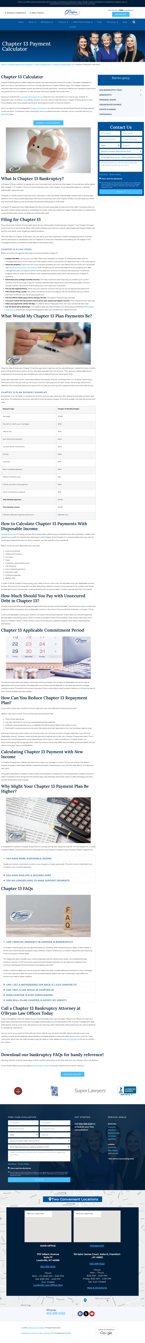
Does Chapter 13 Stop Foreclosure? (29, 995)
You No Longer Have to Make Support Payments (37, 880)
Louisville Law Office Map (48, 1285)
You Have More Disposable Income (29, 858)
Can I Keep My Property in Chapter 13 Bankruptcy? (39, 942)
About (31, 22)
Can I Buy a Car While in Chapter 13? (30, 990)
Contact (72, 27)
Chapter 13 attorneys (38, 108)
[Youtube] (92, 1313)
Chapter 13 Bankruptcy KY (63, 64)
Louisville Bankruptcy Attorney (20, 64)
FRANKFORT (97, 1245)
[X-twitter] (86, 1313)
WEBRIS (67, 1333)
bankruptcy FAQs (41, 1066)
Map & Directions (97, 1287)
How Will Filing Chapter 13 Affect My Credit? (36, 1000)
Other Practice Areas (81, 22)
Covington (112, 1136)
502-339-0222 (72, 1039)
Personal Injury (107, 100)
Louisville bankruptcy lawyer (31, 97)
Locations (62, 22)
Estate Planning (107, 109)
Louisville (111, 1127)
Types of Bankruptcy (42, 64)
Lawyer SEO (49, 1333)
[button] (134, 22)
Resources (111, 22)
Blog (125, 22)
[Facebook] (80, 1313)
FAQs (99, 22)
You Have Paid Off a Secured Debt (28, 875)
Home (20, 22)
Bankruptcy (46, 22)
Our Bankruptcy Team (110, 90)
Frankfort (112, 1130)
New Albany (113, 1150)
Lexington (112, 1139)
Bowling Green (114, 1133)
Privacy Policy (115, 174)
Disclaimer (103, 174)
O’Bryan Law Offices (35, 1328)
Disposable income (9, 534)
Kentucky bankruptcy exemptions (23, 268)
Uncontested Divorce (110, 105)
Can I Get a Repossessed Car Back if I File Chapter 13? (41, 984)
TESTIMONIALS (105, 114)
